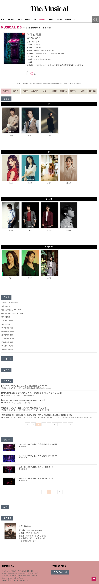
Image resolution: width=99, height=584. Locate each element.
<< (27, 424)
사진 (83, 91)
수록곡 (54, 91)
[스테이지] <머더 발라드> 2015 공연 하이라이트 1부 (38, 456)
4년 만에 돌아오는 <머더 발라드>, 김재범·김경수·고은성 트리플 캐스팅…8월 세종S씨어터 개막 (36, 415)
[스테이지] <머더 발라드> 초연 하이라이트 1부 (36, 478)
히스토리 (92, 91)
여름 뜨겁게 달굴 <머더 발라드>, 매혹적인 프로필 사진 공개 (23, 408)
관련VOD (73, 91)
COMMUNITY (68, 19)
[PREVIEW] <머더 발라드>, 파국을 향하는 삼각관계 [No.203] (23, 400)
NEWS (3, 19)
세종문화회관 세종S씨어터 (44, 50)
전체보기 (6, 91)
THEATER (58, 19)
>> (70, 424)
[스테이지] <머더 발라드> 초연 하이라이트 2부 (36, 467)
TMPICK (27, 19)
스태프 (25, 91)
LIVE (34, 19)
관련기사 (63, 91)
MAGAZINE (11, 19)
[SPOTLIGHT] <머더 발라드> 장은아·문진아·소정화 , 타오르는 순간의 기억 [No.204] (31, 393)
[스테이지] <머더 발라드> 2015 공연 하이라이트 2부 (38, 444)
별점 (44, 91)
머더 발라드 (25, 525)
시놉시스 (34, 91)
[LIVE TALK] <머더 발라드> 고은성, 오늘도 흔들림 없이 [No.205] (24, 386)
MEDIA (20, 19)
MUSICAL (42, 19)
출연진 (15, 91)
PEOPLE (50, 19)
